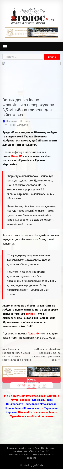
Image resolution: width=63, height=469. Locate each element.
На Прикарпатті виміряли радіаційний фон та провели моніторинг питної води (46, 354)
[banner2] (31, 383)
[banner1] (31, 32)
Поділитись (11, 121)
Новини (12, 124)
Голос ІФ (16, 156)
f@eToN (38, 465)
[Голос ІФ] (32, 16)
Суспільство (22, 124)
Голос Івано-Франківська (40, 404)
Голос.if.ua (37, 400)
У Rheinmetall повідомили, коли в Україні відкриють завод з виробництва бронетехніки (17, 354)
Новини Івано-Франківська (22, 408)
